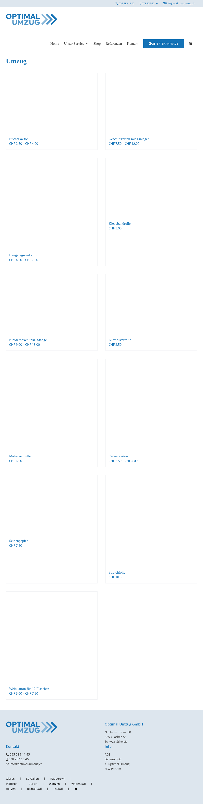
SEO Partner (113, 769)
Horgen (11, 789)
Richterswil (34, 789)
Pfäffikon (11, 784)
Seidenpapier (18, 541)
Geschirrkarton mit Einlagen (129, 139)
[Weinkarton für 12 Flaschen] (51, 637)
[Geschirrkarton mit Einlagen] (151, 103)
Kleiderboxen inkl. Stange (28, 340)
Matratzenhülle (20, 456)
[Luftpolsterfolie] (151, 304)
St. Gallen (32, 778)
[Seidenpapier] (51, 505)
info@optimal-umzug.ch (26, 764)
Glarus (10, 778)
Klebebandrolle (120, 223)
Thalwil (58, 789)
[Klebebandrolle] (151, 187)
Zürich (33, 784)
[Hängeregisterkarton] (51, 203)
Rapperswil (57, 778)
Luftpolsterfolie (120, 340)
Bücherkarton (19, 139)
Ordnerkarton (118, 456)
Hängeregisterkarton (23, 255)
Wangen (54, 784)
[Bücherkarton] (51, 103)
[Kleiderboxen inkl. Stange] (51, 304)
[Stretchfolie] (151, 520)
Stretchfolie (117, 572)
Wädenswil (78, 784)
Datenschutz (113, 759)
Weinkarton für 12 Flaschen (29, 689)
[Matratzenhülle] (51, 404)
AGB (108, 754)
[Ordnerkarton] (151, 404)
